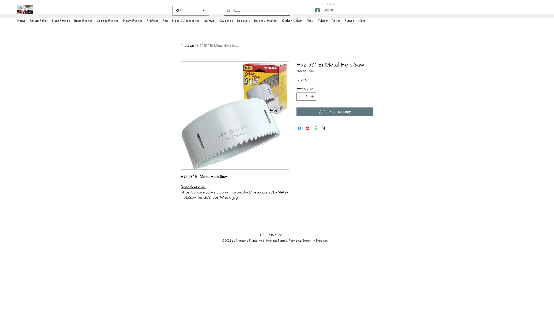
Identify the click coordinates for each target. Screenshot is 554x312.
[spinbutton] (306, 96)
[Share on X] (324, 128)
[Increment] (313, 96)
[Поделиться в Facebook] (299, 128)
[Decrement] (300, 96)
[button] (330, 4)
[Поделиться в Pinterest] (307, 128)
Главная (187, 46)
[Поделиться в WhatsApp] (315, 128)
